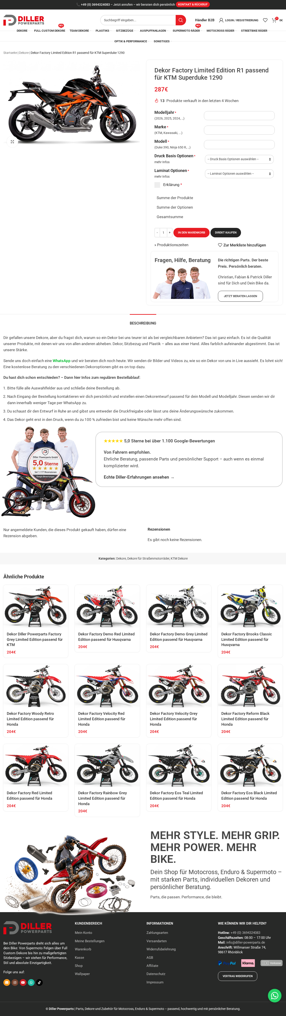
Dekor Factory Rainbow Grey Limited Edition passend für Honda (102, 798)
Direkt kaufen (225, 232)
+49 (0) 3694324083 (95, 5)
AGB (150, 958)
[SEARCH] (181, 20)
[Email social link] (6, 982)
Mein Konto (83, 933)
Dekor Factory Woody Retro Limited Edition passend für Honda (30, 719)
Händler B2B (205, 20)
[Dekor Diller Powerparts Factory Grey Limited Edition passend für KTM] (35, 606)
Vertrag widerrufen (238, 976)
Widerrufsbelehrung (161, 949)
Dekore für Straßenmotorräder (148, 558)
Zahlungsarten (157, 933)
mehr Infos (162, 162)
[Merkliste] (265, 20)
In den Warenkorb (191, 232)
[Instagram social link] (15, 982)
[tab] (143, 321)
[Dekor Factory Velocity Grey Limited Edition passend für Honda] (179, 686)
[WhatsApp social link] (31, 982)
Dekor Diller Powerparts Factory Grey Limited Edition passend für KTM (35, 639)
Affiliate (152, 966)
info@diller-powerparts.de (245, 942)
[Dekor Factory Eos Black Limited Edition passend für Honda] (250, 765)
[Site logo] (23, 19)
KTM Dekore (179, 558)
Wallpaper (82, 974)
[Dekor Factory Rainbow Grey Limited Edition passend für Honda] (107, 765)
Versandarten (157, 941)
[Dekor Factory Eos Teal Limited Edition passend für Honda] (179, 765)
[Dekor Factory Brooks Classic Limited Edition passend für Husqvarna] (250, 606)
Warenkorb (83, 949)
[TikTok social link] (39, 982)
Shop (79, 966)
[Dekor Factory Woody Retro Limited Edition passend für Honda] (35, 686)
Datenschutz (156, 974)
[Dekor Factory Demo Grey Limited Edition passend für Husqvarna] (179, 606)
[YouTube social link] (23, 982)
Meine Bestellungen (89, 941)
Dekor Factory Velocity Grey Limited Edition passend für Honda (173, 719)
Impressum (155, 982)
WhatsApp (62, 360)
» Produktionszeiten (171, 245)
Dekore (24, 53)
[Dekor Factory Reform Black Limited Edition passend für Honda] (250, 686)
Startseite (10, 53)
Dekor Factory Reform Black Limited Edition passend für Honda (245, 719)
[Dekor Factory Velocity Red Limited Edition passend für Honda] (107, 686)
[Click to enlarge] (12, 141)
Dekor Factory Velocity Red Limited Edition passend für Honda (101, 719)
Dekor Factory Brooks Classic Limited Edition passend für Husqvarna (246, 639)
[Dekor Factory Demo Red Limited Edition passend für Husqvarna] (107, 606)
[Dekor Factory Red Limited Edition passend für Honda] (35, 765)
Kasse (79, 958)
